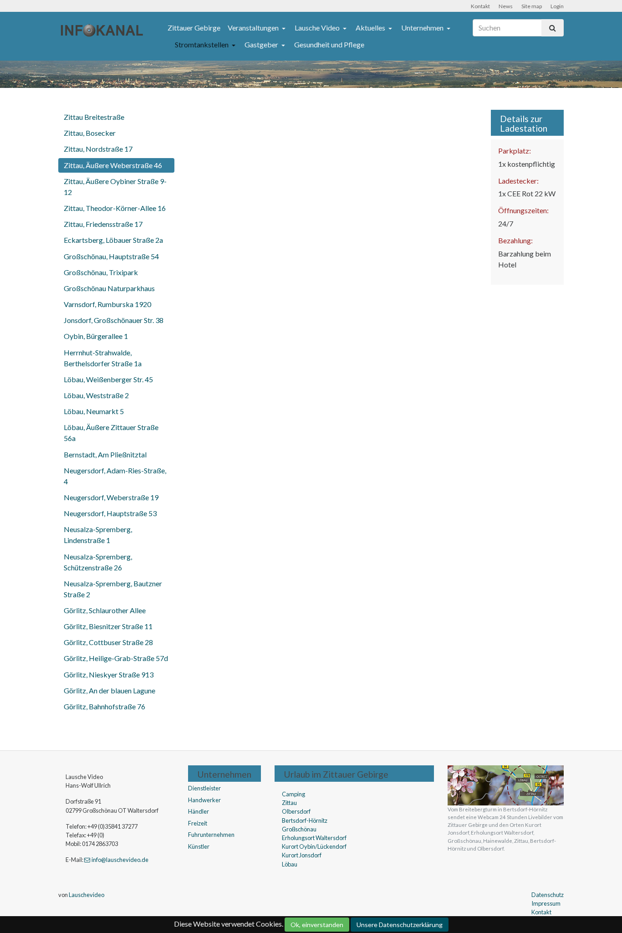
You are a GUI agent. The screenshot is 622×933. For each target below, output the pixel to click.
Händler (198, 811)
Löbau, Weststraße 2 (96, 395)
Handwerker (204, 800)
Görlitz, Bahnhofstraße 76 (104, 706)
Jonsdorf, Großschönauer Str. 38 (113, 320)
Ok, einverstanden (317, 924)
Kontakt (480, 6)
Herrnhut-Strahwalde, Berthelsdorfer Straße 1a (103, 358)
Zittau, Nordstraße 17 (98, 148)
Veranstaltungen (254, 27)
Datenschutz (547, 894)
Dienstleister (204, 788)
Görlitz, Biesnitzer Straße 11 (108, 626)
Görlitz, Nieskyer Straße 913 (108, 674)
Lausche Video (318, 27)
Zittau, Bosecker (90, 132)
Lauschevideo (86, 894)
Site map (531, 6)
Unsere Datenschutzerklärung (400, 924)
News (506, 6)
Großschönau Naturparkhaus (109, 288)
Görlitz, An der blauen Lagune (109, 690)
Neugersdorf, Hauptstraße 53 (110, 513)
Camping (293, 794)
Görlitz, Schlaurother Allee (105, 610)
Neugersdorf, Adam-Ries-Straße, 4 (115, 476)
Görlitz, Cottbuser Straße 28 (108, 642)
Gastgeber (262, 44)
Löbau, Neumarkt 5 (94, 411)
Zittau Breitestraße (94, 117)
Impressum (546, 903)
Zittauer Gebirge (194, 27)
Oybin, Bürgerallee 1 (96, 336)
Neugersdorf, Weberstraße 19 (111, 497)
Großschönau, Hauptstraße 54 (111, 256)
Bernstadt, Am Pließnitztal (105, 454)
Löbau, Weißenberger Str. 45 (108, 379)
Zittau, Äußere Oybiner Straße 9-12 (115, 186)
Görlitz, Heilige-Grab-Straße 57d (116, 658)
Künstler (198, 846)
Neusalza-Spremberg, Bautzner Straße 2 (113, 589)
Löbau (289, 864)
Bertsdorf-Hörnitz (304, 820)
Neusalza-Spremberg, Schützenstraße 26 (98, 562)
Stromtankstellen (202, 44)
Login (557, 6)
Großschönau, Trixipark (101, 272)
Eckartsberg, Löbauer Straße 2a (113, 240)
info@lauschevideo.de (120, 859)
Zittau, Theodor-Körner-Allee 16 (115, 208)
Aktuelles (371, 27)
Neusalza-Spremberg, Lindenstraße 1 (98, 534)
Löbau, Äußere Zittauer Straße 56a (111, 432)
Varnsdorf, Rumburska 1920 (107, 304)
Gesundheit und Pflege (329, 44)
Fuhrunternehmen (211, 834)
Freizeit (197, 823)
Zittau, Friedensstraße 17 (103, 224)
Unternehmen (423, 27)
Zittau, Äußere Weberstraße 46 (113, 165)
